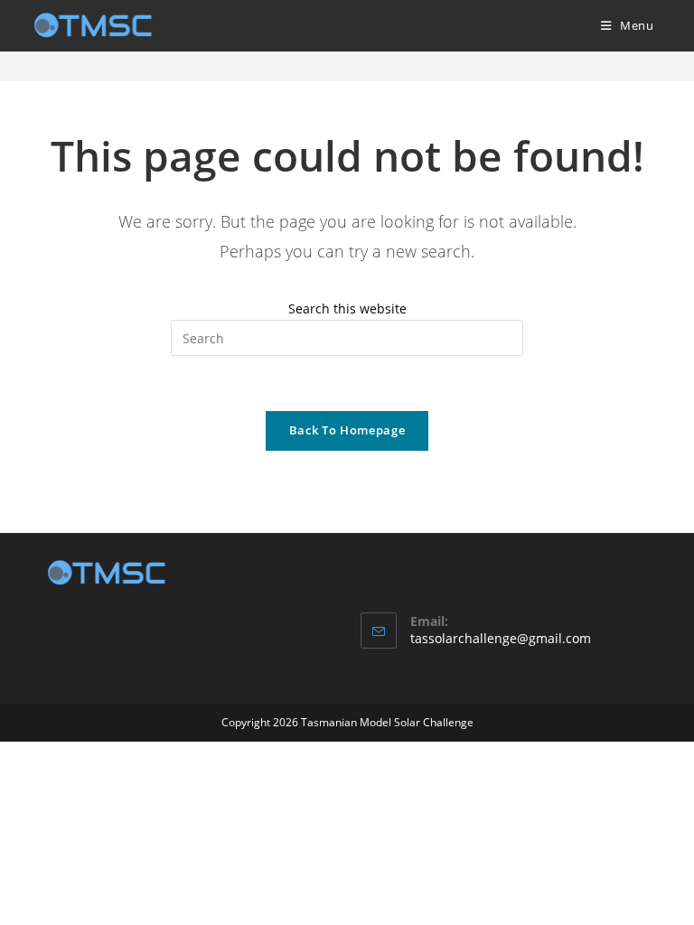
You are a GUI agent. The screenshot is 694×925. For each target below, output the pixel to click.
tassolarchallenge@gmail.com (500, 638)
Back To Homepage (347, 430)
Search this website (347, 308)
